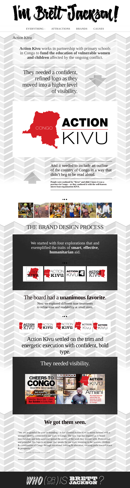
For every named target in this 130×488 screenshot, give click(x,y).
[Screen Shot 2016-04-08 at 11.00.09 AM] (102, 326)
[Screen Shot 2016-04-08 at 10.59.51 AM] (28, 326)
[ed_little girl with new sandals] (72, 210)
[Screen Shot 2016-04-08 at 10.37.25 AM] (33, 273)
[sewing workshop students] (104, 210)
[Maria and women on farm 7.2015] (41, 210)
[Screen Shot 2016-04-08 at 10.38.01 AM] (97, 273)
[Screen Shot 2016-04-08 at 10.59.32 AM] (83, 326)
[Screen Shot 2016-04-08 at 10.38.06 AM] (76, 273)
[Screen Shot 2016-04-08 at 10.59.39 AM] (46, 326)
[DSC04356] (25, 210)
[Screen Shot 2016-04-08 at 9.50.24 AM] (57, 210)
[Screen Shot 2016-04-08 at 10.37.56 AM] (54, 273)
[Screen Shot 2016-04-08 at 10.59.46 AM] (65, 326)
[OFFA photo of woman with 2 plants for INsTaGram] (88, 210)
